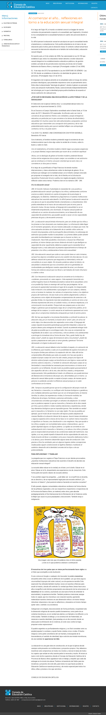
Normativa (7, 31)
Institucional (70, 3)
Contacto (94, 7)
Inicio (47, 3)
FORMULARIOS (8, 39)
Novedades (7, 27)
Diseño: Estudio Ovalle (95, 713)
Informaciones (83, 3)
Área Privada (57, 3)
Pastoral (7, 35)
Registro (94, 3)
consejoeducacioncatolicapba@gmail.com (33, 700)
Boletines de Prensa (10, 23)
